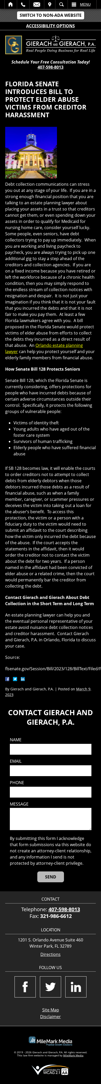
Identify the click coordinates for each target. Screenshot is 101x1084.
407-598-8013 (50, 67)
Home (11, 4)
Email (37, 4)
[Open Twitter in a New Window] (50, 986)
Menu (85, 4)
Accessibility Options (50, 26)
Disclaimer (50, 1016)
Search (61, 4)
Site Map (50, 1010)
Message (19, 804)
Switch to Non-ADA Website (51, 15)
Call (23, 4)
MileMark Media (73, 1055)
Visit (49, 4)
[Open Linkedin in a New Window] (75, 986)
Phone (17, 782)
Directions (50, 954)
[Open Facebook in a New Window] (25, 986)
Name (15, 740)
